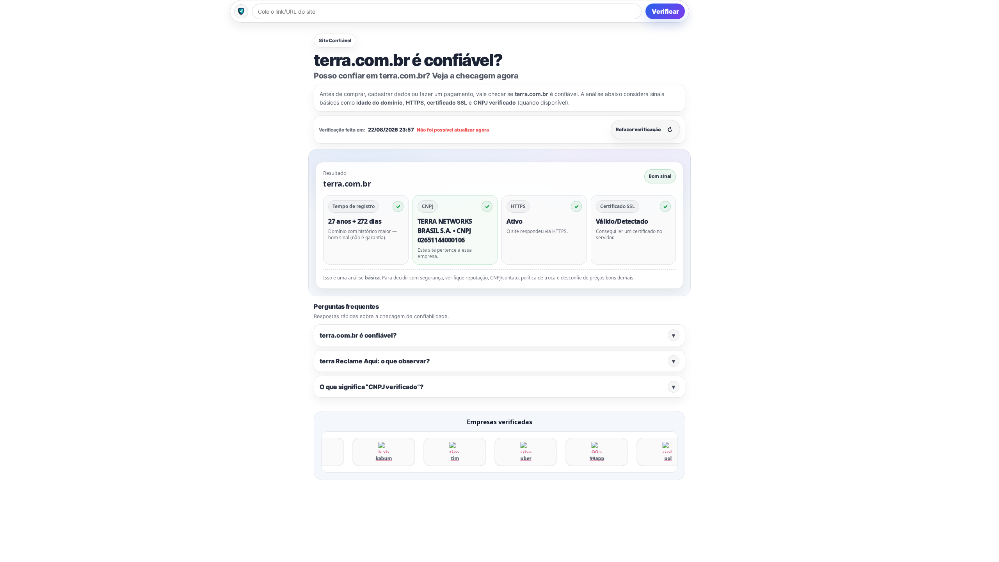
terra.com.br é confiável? (497, 335)
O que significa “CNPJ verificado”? (497, 387)
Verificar (665, 11)
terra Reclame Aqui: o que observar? (497, 361)
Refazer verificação (644, 129)
